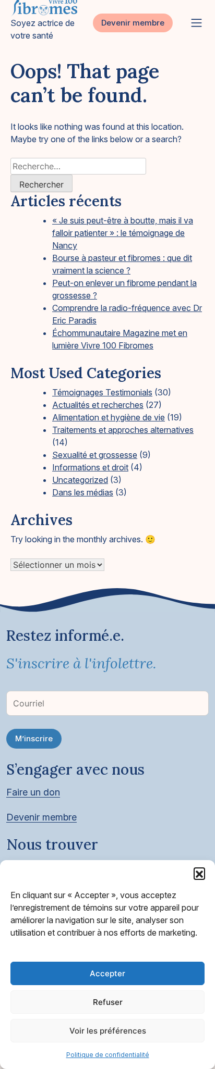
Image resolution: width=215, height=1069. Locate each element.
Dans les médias (82, 492)
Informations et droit (90, 467)
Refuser (108, 1002)
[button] (199, 873)
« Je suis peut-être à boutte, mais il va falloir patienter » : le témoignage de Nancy (122, 233)
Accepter (107, 973)
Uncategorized (80, 480)
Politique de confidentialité (107, 1055)
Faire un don (33, 792)
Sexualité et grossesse (94, 455)
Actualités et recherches (98, 405)
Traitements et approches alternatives (123, 430)
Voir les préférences (107, 1031)
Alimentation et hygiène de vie (108, 417)
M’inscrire (34, 738)
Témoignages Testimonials (102, 392)
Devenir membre (132, 23)
